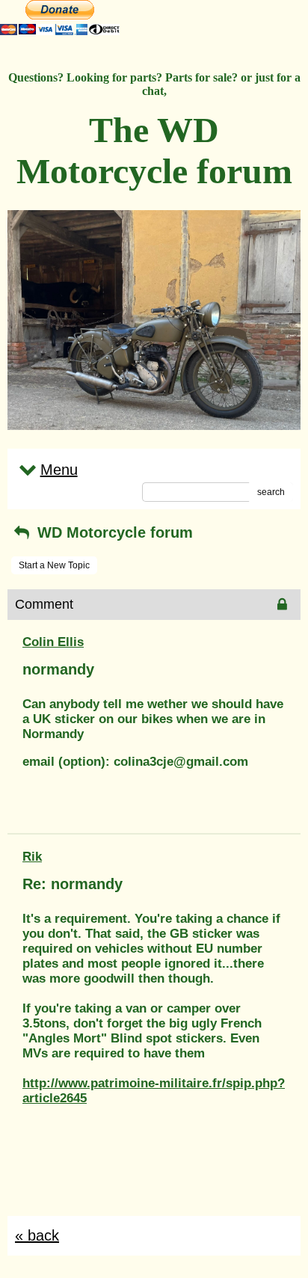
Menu (59, 469)
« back (37, 1235)
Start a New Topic (54, 565)
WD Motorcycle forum (113, 532)
